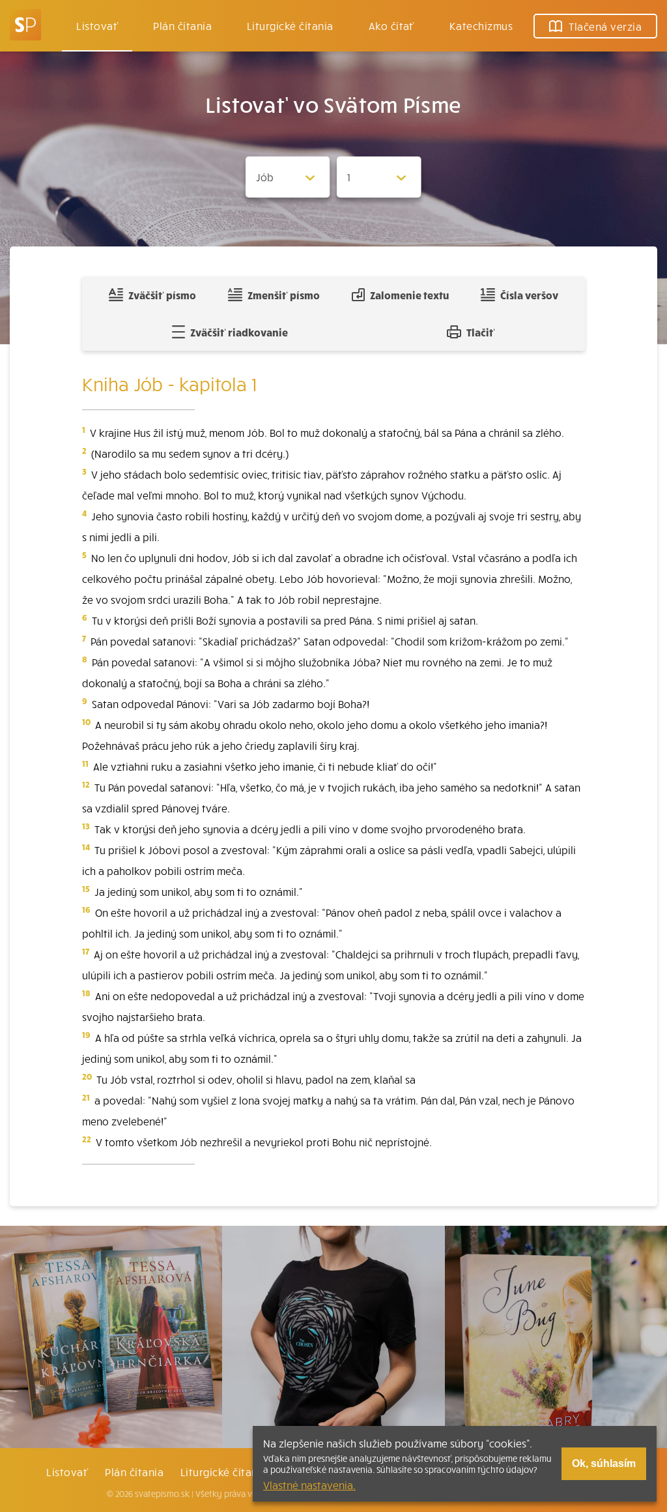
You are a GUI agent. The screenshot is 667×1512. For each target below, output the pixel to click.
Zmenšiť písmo (284, 294)
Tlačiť (480, 331)
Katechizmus (481, 25)
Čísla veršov (529, 294)
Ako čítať (391, 25)
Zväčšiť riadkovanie (239, 331)
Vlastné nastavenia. (309, 1484)
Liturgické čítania (290, 25)
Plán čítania (134, 1471)
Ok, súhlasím (604, 1463)
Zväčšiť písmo (162, 294)
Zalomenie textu (409, 294)
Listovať (97, 25)
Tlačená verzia (605, 26)
